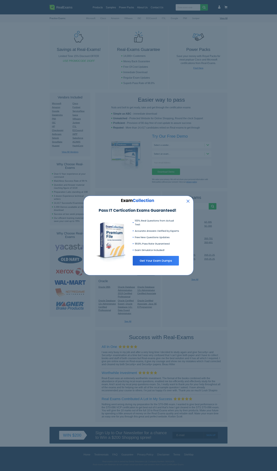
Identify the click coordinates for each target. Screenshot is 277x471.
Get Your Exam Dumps (156, 261)
